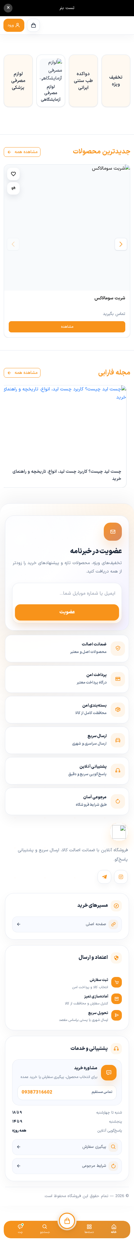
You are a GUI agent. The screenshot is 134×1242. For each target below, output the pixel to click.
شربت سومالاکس (109, 298)
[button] (13, 25)
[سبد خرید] (33, 25)
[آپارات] (104, 877)
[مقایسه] (13, 188)
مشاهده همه (25, 152)
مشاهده (67, 327)
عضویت (67, 612)
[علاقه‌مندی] (13, 174)
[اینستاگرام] (121, 877)
